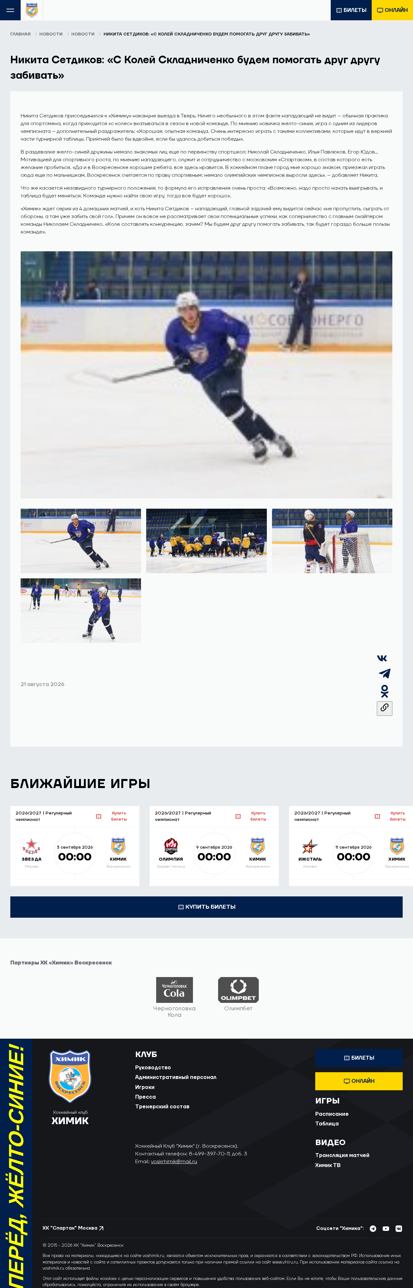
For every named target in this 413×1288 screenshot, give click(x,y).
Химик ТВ (328, 1165)
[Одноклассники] (384, 697)
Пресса (145, 1097)
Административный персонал (176, 1077)
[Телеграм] (384, 679)
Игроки (145, 1087)
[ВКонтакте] (382, 662)
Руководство (153, 1067)
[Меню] (10, 10)
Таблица (327, 1124)
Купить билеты (119, 816)
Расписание (332, 1114)
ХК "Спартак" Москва (70, 1228)
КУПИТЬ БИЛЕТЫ (211, 907)
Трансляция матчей (342, 1155)
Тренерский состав (162, 1106)
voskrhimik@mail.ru (174, 1161)
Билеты (355, 10)
